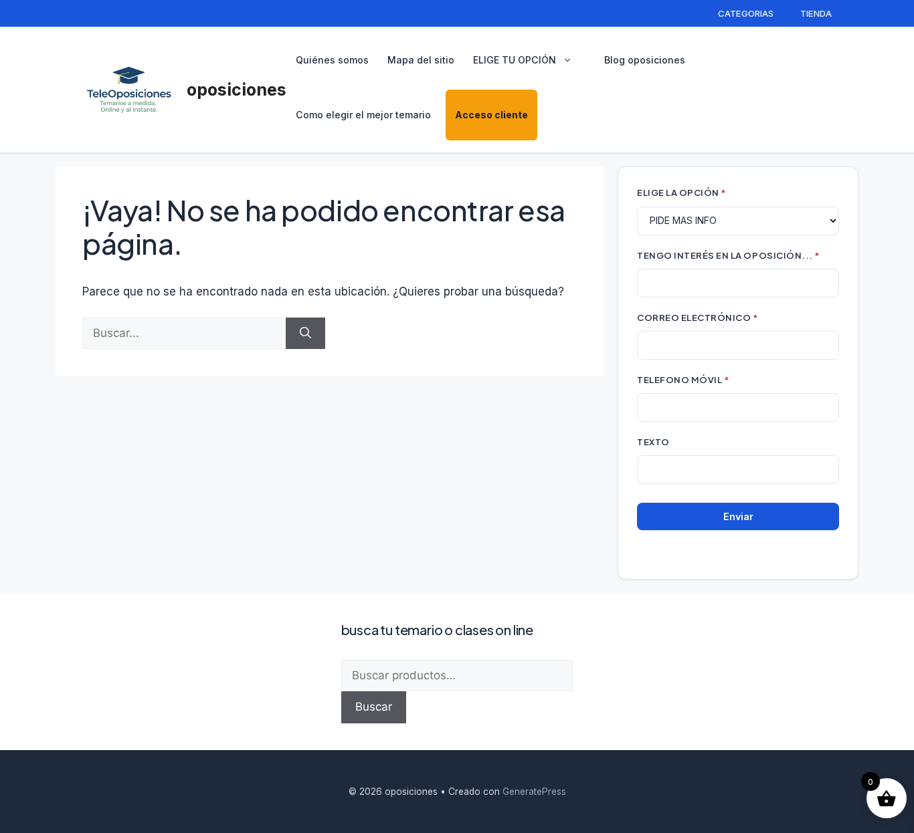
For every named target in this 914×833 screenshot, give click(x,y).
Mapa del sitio (420, 60)
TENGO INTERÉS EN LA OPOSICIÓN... (728, 255)
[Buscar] (305, 334)
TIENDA (816, 13)
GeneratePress (534, 791)
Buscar (373, 706)
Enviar (738, 516)
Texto (653, 441)
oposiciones (236, 90)
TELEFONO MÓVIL (683, 379)
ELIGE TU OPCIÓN (514, 60)
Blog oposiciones (644, 60)
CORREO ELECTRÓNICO (698, 317)
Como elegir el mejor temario (363, 114)
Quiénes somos (332, 60)
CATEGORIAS (745, 13)
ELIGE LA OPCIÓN (682, 192)
